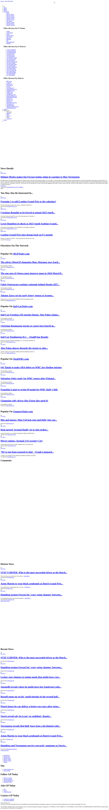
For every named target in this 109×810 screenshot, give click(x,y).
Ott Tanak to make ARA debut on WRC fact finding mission (31, 367)
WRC (8, 114)
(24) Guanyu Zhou (11, 65)
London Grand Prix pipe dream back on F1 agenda (27, 234)
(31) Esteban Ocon (11, 68)
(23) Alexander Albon (12, 64)
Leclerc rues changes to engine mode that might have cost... (30, 677)
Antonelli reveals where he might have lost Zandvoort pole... (31, 686)
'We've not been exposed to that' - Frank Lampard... (27, 452)
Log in (2, 1)
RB (7, 40)
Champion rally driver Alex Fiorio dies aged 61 (24, 400)
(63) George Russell (11, 72)
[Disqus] (54, 482)
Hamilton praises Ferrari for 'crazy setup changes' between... (31, 594)
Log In (5, 790)
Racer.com (9, 101)
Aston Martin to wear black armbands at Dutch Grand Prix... (32, 583)
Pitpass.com (9, 98)
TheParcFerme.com (11, 108)
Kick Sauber (9, 36)
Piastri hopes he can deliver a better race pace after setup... (30, 706)
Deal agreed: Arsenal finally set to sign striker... (24, 429)
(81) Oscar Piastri (11, 75)
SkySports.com (10, 104)
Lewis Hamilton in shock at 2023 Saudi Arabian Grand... (29, 223)
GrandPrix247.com (11, 94)
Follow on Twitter (8, 778)
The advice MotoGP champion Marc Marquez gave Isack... (30, 262)
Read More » (27, 576)
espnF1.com (9, 84)
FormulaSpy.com (11, 90)
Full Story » (3, 185)
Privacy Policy (7, 770)
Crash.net (9, 82)
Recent (5, 10)
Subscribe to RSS (8, 782)
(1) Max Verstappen (11, 49)
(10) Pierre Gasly (11, 55)
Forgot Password (7, 792)
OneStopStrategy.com (12, 97)
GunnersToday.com (23, 411)
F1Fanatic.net (10, 85)
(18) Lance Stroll (10, 60)
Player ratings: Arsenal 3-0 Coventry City (22, 440)
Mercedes (9, 39)
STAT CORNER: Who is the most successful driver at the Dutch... (34, 572)
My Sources (9, 21)
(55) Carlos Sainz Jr (11, 71)
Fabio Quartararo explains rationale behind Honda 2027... (30, 284)
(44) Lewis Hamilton (11, 69)
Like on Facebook (8, 779)
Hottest (5, 9)
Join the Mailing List (8, 780)
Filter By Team (7, 758)
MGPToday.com (21, 253)
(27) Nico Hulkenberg (12, 67)
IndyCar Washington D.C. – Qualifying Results (24, 337)
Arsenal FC (9, 118)
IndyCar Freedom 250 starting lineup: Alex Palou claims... (30, 314)
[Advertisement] (54, 133)
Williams (9, 43)
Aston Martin (10, 32)
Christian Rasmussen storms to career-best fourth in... (28, 326)
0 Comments (20, 187)
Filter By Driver (7, 759)
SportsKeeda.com (11, 456)
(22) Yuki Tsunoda (11, 63)
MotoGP (9, 113)
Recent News (7, 756)
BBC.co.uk (9, 81)
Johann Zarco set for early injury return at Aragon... (27, 295)
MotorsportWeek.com (12, 96)
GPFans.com (10, 93)
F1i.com (8, 86)
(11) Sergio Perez (11, 56)
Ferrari (8, 34)
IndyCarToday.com (23, 306)
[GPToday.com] (54, 2)
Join (6, 1)
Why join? (10, 1)
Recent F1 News (10, 19)
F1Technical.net (10, 88)
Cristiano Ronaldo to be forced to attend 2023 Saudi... (28, 212)
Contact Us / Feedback (9, 799)
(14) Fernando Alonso (12, 57)
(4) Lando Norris (10, 53)
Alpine (8, 31)
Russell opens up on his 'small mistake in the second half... (30, 696)
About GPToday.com (9, 769)
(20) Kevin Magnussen (12, 61)
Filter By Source (7, 760)
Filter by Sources (10, 17)
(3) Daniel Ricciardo (11, 52)
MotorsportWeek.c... (11, 300)
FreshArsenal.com (11, 434)
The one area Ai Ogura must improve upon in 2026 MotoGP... (32, 273)
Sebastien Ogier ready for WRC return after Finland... (28, 378)
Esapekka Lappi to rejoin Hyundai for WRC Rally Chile (29, 389)
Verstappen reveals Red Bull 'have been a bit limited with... (30, 726)
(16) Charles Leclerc (11, 59)
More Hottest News (5, 601)
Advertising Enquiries (9, 800)
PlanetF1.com (10, 100)
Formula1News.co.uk (12, 89)
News (8, 13)
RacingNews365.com (12, 102)
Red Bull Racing (10, 42)
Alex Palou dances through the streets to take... (24, 348)
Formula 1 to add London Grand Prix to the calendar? (28, 201)
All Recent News (5, 750)
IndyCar (8, 116)
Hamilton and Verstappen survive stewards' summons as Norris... (34, 745)
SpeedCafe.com (10, 105)
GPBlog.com (10, 92)
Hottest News (7, 755)
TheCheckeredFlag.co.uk (12, 106)
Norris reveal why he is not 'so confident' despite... (26, 716)
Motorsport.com (10, 267)
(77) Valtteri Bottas (11, 73)
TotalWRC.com (21, 359)
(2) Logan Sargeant (11, 51)
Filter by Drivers (10, 15)
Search (5, 120)
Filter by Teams (10, 14)
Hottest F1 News (10, 18)
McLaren (9, 38)
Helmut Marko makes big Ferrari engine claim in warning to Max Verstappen (40, 177)
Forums (5, 762)
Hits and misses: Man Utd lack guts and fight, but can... (29, 420)
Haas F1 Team (10, 35)
